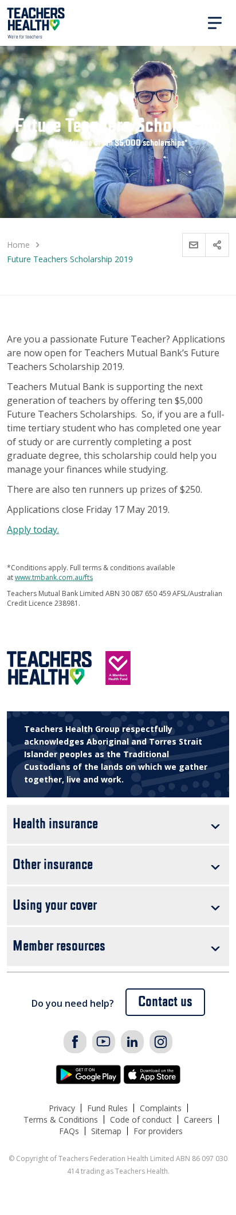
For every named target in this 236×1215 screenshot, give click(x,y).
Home (18, 244)
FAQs (69, 1131)
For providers (158, 1131)
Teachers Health (36, 22)
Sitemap (106, 1131)
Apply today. (33, 529)
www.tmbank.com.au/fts (54, 577)
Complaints (161, 1108)
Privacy (62, 1108)
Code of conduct (141, 1119)
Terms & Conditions (60, 1119)
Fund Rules (107, 1108)
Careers (198, 1119)
